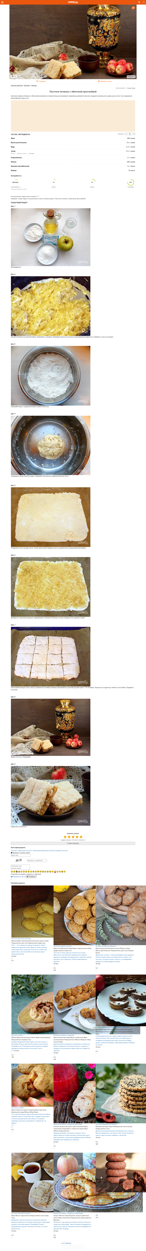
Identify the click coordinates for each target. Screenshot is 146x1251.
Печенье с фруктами (18, 850)
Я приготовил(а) (73, 843)
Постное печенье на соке (63, 946)
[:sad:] (26, 872)
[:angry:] (50, 872)
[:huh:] (65, 872)
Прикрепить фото (19, 877)
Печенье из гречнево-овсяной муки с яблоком (112, 1027)
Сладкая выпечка (61, 850)
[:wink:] (21, 872)
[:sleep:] (57, 872)
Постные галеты (17, 1035)
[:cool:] (38, 872)
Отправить (32, 877)
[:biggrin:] (41, 872)
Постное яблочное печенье (21, 939)
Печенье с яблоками (33, 850)
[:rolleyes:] (36, 872)
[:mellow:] (52, 872)
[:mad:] (12, 872)
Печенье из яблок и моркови (64, 1035)
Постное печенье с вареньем (106, 1193)
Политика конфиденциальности (73, 1248)
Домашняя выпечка (48, 850)
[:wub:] (55, 871)
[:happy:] (31, 872)
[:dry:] (60, 872)
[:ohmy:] (14, 872)
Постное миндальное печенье (106, 1124)
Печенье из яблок (17, 1108)
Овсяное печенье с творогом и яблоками (68, 1213)
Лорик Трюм (131, 88)
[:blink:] (24, 872)
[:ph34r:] (17, 872)
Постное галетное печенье (20, 1213)
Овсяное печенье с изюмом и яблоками (68, 1124)
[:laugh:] (62, 872)
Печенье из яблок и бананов (106, 946)
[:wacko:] (29, 872)
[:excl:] (19, 872)
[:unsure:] (33, 872)
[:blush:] (43, 872)
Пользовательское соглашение (73, 1245)
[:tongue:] (48, 872)
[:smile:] (45, 872)
